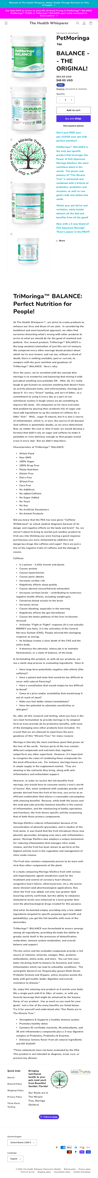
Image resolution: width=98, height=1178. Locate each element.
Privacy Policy (14, 1097)
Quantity (60, 94)
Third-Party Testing (13, 1105)
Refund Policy (14, 1084)
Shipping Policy (15, 1090)
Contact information (82, 1172)
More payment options (73, 125)
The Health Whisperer (33, 1169)
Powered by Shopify (52, 1169)
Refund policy (70, 1169)
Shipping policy (44, 1172)
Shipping (60, 89)
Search (11, 1077)
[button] (6, 23)
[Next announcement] (92, 4)
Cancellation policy (62, 1172)
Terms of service (28, 1172)
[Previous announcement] (5, 4)
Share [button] (62, 240)
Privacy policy (85, 1169)
